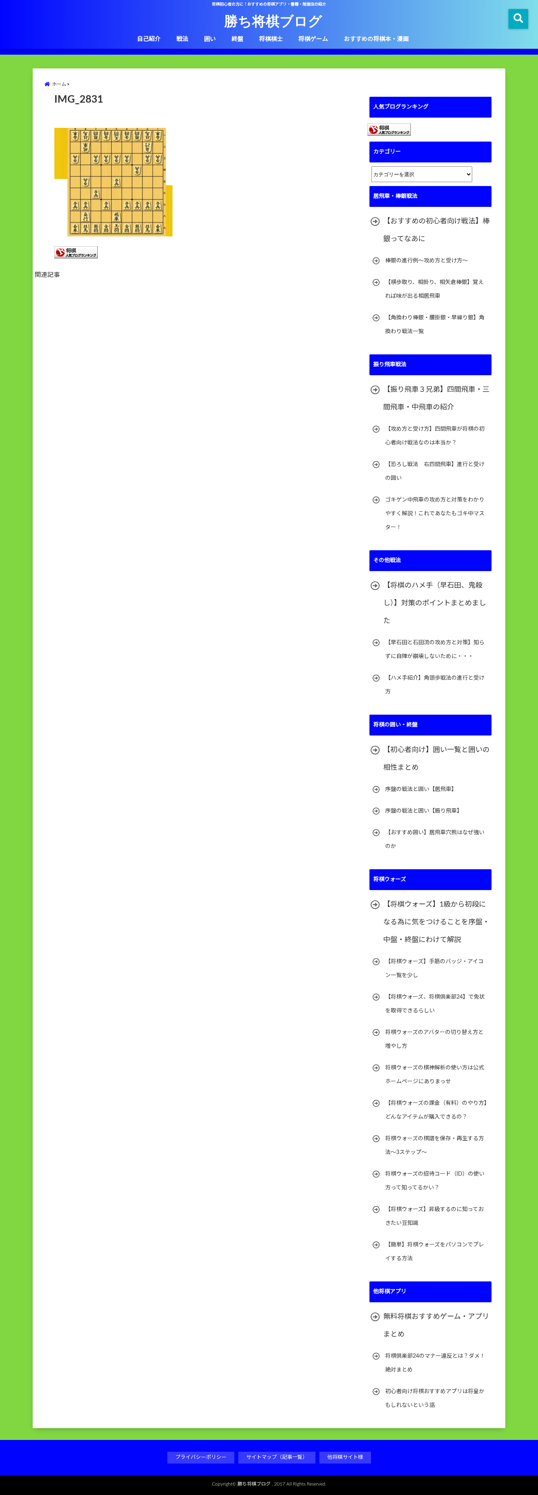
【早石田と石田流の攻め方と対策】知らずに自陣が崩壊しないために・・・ (434, 649)
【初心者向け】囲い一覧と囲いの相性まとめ (436, 759)
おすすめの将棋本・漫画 (376, 39)
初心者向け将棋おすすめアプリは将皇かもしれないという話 (434, 1398)
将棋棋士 (271, 39)
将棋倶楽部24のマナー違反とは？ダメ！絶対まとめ (435, 1363)
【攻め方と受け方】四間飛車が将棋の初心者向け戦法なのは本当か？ (434, 436)
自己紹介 (149, 39)
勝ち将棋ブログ (273, 20)
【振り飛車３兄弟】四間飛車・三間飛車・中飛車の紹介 (436, 398)
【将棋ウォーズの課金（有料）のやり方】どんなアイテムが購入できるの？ (436, 1110)
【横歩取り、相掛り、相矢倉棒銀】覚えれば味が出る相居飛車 (434, 289)
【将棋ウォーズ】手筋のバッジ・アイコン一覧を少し (434, 968)
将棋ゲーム (313, 39)
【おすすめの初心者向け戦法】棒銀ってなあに (436, 230)
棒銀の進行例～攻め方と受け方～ (426, 261)
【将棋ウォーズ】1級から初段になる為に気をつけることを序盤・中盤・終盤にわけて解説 (436, 922)
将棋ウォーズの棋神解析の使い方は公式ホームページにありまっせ (434, 1074)
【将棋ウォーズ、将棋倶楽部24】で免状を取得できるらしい (435, 1004)
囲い (210, 39)
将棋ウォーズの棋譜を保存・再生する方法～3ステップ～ (434, 1145)
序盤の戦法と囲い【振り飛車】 (423, 811)
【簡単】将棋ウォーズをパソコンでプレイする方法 (434, 1251)
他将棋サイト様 (345, 1457)
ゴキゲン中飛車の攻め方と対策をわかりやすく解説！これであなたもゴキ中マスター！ (434, 513)
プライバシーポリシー (200, 1457)
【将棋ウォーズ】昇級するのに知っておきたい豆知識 (434, 1216)
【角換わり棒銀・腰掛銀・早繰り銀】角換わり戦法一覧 (434, 324)
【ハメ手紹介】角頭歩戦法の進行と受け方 (434, 685)
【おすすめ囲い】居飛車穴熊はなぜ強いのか (434, 839)
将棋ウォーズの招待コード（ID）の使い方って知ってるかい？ (434, 1181)
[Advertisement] (202, 373)
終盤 (237, 39)
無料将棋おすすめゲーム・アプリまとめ (436, 1325)
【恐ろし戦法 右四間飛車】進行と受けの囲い (434, 471)
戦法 (182, 39)
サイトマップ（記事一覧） (277, 1457)
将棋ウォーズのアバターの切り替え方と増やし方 (434, 1039)
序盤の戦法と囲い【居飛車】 (421, 789)
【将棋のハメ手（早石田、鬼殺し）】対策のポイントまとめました (434, 603)
